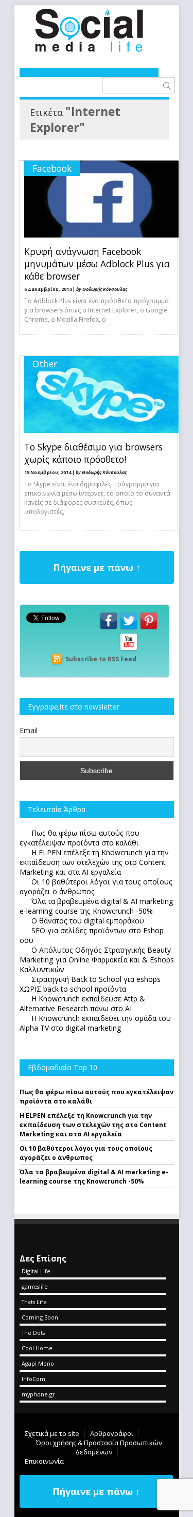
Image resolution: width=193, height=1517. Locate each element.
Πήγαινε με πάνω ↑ (97, 567)
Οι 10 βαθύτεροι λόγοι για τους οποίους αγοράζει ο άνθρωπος (86, 1153)
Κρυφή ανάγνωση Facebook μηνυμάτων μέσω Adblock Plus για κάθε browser (97, 263)
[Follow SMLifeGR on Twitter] (128, 628)
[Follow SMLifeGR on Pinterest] (148, 628)
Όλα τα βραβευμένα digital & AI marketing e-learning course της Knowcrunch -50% (94, 1177)
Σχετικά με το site (52, 1433)
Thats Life (34, 1302)
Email (29, 730)
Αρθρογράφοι (111, 1433)
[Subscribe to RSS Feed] (57, 659)
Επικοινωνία (44, 1461)
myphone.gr (38, 1394)
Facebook (52, 168)
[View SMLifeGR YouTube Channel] (128, 649)
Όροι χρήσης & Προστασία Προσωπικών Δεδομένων (99, 1447)
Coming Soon (40, 1317)
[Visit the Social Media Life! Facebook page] (108, 628)
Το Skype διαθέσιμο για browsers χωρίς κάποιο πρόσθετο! (93, 453)
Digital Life (36, 1271)
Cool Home (37, 1348)
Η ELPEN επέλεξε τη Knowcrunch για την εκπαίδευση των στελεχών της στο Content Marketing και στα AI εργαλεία (93, 1124)
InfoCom (33, 1379)
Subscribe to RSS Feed (100, 659)
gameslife (35, 1286)
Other (44, 364)
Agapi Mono (38, 1363)
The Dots (33, 1332)
